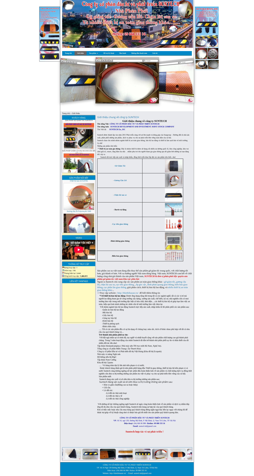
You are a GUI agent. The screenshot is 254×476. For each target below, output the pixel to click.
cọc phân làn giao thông (115, 287)
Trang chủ (66, 113)
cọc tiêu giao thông (125, 284)
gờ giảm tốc (169, 282)
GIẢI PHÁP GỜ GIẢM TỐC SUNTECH (79, 130)
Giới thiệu (76, 113)
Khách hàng (79, 117)
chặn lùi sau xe (108, 284)
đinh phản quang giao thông (160, 284)
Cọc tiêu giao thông (120, 224)
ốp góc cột (141, 284)
